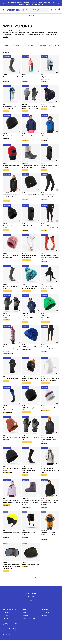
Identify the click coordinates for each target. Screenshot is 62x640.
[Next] (35, 575)
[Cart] (58, 7)
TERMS (25, 610)
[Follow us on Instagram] (9, 626)
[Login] (55, 7)
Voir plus (5, 35)
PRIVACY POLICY (28, 613)
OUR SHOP (6, 613)
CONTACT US (7, 610)
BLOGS (44, 613)
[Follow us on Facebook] (5, 626)
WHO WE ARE (46, 610)
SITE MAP (6, 616)
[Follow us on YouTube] (13, 626)
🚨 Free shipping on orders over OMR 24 (31, 2)
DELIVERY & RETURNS (29, 616)
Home (4, 18)
